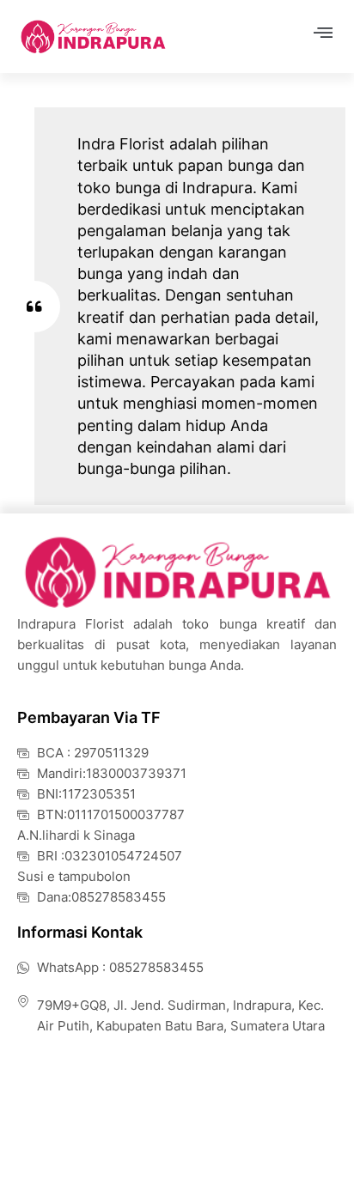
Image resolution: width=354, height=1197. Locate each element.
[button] (322, 31)
